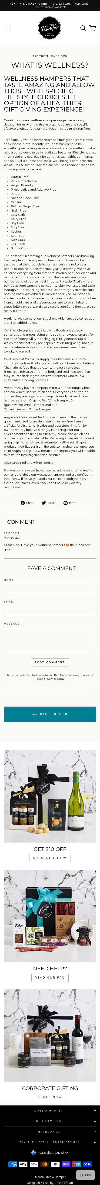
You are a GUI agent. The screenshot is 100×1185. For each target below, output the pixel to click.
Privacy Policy (80, 675)
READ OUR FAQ (50, 977)
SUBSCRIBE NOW (50, 858)
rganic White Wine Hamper (24, 405)
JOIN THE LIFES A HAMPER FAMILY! (49, 1142)
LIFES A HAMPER (48, 1110)
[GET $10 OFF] (50, 796)
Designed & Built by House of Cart (50, 1183)
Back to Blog (53, 714)
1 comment (41, 56)
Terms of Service (45, 678)
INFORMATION (49, 1131)
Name (9, 579)
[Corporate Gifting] (50, 1035)
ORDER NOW (49, 1097)
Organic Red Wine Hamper (49, 400)
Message (12, 623)
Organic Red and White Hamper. (27, 409)
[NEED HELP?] (50, 916)
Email (9, 601)
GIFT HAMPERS (48, 1121)
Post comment (50, 662)
